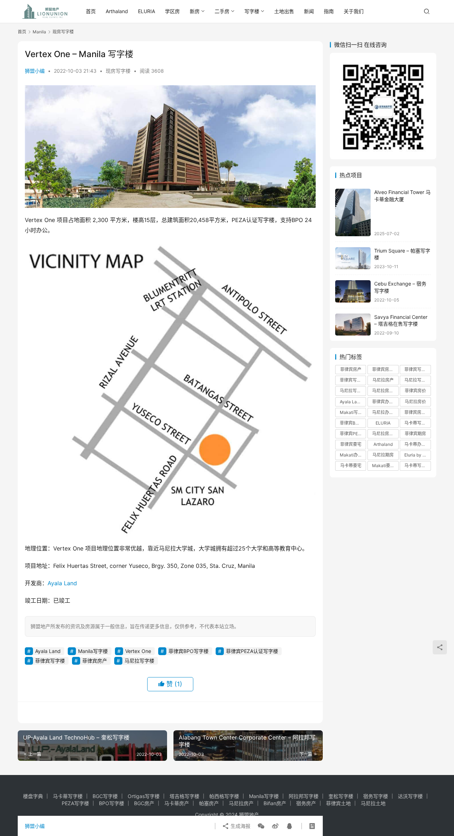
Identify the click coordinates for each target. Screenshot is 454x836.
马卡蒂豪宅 (350, 465)
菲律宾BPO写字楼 (188, 651)
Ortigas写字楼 (144, 796)
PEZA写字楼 (75, 803)
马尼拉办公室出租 (385, 412)
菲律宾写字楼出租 (353, 380)
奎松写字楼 (340, 796)
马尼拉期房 (383, 455)
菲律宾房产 (94, 661)
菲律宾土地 (338, 803)
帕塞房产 (209, 803)
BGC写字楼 (105, 796)
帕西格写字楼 (224, 796)
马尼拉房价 (415, 401)
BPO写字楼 (111, 803)
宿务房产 (306, 803)
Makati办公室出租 (353, 455)
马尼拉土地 (373, 803)
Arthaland (117, 11)
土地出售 (284, 11)
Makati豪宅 (383, 465)
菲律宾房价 (415, 390)
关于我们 (354, 11)
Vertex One (138, 651)
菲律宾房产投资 (385, 369)
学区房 (172, 11)
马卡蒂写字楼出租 (417, 423)
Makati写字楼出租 (353, 412)
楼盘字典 (33, 796)
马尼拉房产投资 (385, 390)
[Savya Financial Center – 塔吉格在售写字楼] (353, 325)
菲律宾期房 (415, 433)
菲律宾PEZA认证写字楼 (252, 651)
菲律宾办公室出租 (385, 401)
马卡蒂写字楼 (417, 465)
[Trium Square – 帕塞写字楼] (353, 258)
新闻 (309, 11)
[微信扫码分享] (261, 826)
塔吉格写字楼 (184, 796)
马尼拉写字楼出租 (417, 380)
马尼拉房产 (383, 380)
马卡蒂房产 (176, 803)
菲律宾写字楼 (50, 661)
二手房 (222, 11)
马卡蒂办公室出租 (417, 444)
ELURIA (146, 11)
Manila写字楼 (93, 651)
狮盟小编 (35, 71)
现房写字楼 (118, 71)
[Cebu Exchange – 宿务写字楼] (353, 291)
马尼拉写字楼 (139, 661)
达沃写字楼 (410, 796)
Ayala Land (62, 583)
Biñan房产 (275, 803)
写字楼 (251, 11)
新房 (195, 11)
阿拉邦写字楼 (304, 796)
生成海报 (239, 826)
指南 (329, 11)
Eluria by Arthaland (417, 455)
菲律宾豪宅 (350, 444)
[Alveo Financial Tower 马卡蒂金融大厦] (353, 212)
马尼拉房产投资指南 (385, 433)
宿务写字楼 (375, 796)
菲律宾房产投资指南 (417, 412)
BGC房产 (144, 803)
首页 (91, 11)
